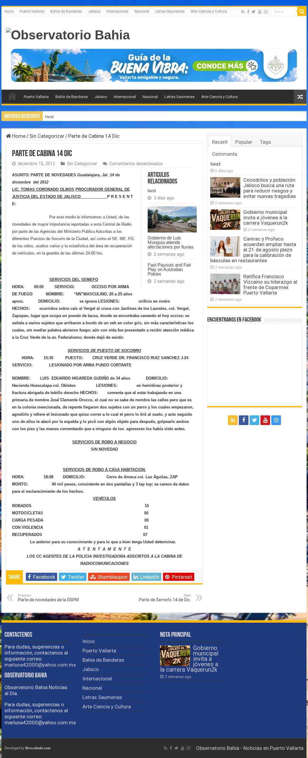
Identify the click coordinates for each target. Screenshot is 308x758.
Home (18, 136)
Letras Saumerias (170, 11)
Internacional (117, 11)
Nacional (141, 11)
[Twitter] (253, 11)
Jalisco (94, 11)
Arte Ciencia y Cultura (209, 11)
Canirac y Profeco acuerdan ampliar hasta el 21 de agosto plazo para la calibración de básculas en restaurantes (253, 249)
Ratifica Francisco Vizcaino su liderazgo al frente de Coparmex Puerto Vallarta (270, 284)
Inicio (9, 11)
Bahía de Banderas (66, 11)
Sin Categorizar (46, 136)
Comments (224, 154)
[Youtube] (259, 11)
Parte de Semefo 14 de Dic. (165, 597)
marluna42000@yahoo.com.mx (40, 665)
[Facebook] (248, 11)
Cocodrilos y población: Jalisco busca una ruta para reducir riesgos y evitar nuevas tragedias (144, 116)
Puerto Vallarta (32, 11)
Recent (220, 142)
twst (49, 116)
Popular (243, 142)
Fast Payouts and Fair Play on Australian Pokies (169, 269)
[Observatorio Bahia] (68, 34)
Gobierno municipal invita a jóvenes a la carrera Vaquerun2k (265, 217)
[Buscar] (301, 11)
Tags (265, 142)
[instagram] (265, 11)
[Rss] (243, 11)
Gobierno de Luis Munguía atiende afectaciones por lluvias (171, 242)
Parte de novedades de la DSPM (48, 597)
